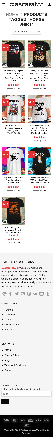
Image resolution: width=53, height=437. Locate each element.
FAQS (7, 360)
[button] (4, 4)
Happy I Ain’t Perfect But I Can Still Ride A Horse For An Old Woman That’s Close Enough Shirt (39, 76)
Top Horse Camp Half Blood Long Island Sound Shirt (13, 180)
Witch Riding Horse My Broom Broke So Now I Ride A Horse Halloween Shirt (14, 231)
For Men (8, 310)
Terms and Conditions (15, 365)
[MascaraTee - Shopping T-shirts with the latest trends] (26, 4)
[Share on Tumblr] (48, 294)
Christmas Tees (12, 324)
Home (12, 14)
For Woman (10, 314)
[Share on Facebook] (10, 294)
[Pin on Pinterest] (29, 294)
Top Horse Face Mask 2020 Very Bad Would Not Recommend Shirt (39, 180)
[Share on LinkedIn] (41, 294)
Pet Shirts (9, 329)
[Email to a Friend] (23, 294)
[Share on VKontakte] (35, 294)
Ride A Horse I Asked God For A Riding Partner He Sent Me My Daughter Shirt (39, 129)
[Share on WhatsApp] (4, 294)
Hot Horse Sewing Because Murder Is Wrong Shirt (13, 128)
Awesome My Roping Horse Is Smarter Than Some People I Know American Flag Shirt (13, 76)
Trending (8, 319)
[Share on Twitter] (17, 294)
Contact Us (10, 370)
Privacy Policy (11, 355)
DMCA (7, 350)
